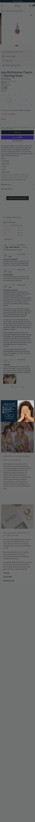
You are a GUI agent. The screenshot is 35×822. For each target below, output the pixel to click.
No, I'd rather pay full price (9, 418)
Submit (9, 415)
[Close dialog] (33, 401)
